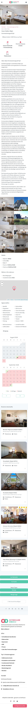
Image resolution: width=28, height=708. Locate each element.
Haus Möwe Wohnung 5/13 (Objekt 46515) (14, 559)
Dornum (14, 590)
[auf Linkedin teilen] (15, 608)
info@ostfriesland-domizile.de (11, 685)
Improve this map (24, 299)
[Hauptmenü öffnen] (2, 2)
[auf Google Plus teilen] (18, 608)
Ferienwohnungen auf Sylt (12, 26)
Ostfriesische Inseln (7, 658)
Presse (4, 647)
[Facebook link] (10, 701)
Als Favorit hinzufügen (15, 601)
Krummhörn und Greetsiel (8, 660)
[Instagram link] (14, 701)
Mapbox (12, 299)
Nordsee (4, 670)
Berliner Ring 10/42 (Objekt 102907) (12, 429)
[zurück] (6, 396)
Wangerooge (14, 594)
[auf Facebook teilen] (5, 608)
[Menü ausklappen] (25, 437)
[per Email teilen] (22, 608)
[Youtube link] (17, 701)
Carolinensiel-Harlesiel (8, 663)
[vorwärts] (20, 396)
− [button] (2, 284)
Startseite (3, 26)
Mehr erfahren (5, 629)
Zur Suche (14, 581)
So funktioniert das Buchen (9, 636)
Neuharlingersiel (6, 668)
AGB (3, 644)
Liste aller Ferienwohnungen (9, 649)
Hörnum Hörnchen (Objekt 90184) (12, 526)
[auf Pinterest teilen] (12, 608)
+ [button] (2, 282)
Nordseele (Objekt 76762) (10, 492)
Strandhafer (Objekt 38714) (10, 461)
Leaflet (8, 299)
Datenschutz (5, 639)
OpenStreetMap (18, 299)
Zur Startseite (14, 577)
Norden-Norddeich (7, 665)
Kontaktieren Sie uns (8, 689)
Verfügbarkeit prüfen (19, 705)
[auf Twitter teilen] (9, 608)
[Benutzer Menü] (26, 2)
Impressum (5, 641)
